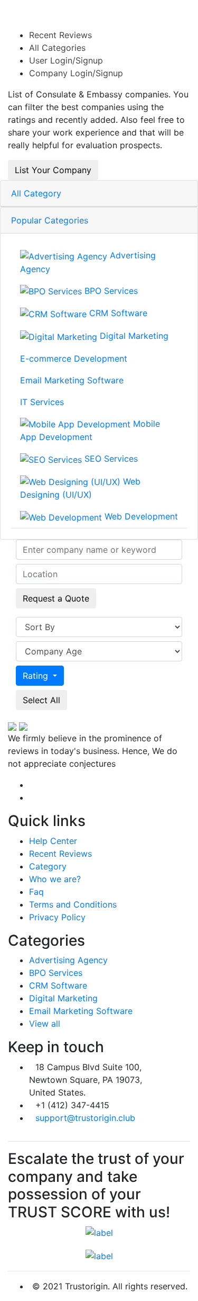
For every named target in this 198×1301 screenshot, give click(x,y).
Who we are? (55, 879)
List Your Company (53, 170)
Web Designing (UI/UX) (80, 488)
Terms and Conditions (73, 904)
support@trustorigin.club (85, 1117)
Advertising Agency (88, 262)
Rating (37, 675)
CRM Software (117, 313)
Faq (36, 891)
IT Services (42, 402)
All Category (36, 193)
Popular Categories (49, 220)
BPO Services (110, 290)
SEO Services (110, 458)
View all (44, 1023)
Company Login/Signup (76, 73)
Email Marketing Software (72, 380)
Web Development (140, 516)
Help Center (53, 841)
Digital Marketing (132, 335)
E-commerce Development (73, 358)
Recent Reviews (60, 35)
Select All (41, 700)
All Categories (57, 47)
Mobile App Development (90, 430)
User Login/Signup (66, 60)
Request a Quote (56, 598)
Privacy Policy (57, 917)
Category (48, 866)
